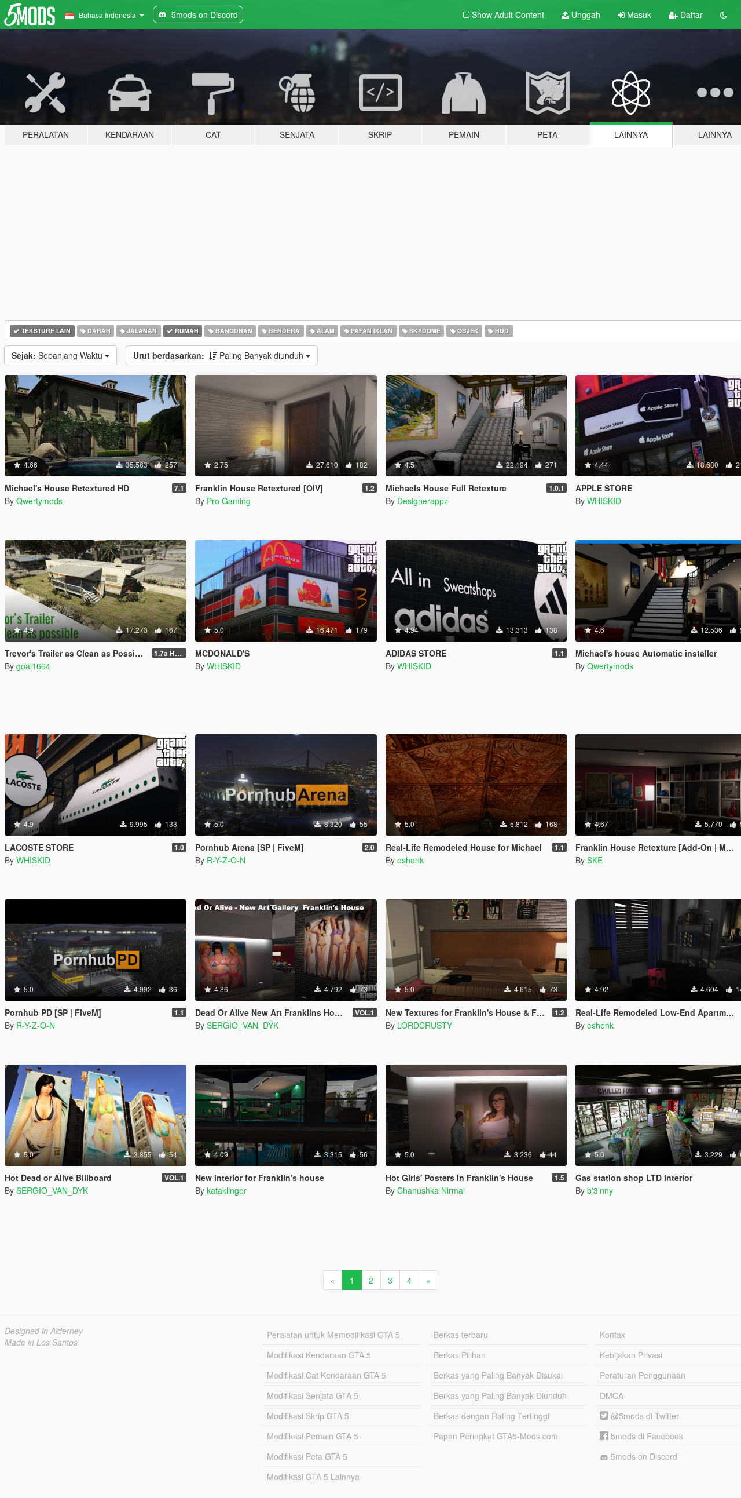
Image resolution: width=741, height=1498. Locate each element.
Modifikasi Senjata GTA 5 (312, 1395)
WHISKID (604, 500)
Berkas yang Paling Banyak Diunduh (500, 1395)
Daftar (690, 14)
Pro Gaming (229, 500)
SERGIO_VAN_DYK (242, 1025)
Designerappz (422, 500)
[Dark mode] (723, 14)
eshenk (410, 860)
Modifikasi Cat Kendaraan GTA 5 (326, 1375)
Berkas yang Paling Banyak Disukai (498, 1375)
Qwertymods (39, 500)
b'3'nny (600, 1190)
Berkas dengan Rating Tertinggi (491, 1416)
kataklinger (227, 1190)
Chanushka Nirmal (431, 1190)
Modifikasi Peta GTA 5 (307, 1456)
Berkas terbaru (461, 1334)
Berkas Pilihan (460, 1355)
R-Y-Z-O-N (226, 860)
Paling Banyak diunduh (219, 355)
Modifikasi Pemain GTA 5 (312, 1436)
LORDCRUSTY (424, 1025)
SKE (595, 860)
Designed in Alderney (44, 1330)
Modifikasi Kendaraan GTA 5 (319, 1355)
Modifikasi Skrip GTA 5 (308, 1416)
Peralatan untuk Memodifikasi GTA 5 (333, 1334)
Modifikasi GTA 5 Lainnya (313, 1476)
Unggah (584, 14)
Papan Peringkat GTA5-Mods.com (496, 1436)
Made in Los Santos (41, 1342)
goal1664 (33, 666)
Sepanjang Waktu (58, 355)
